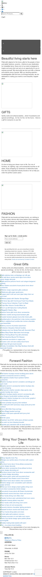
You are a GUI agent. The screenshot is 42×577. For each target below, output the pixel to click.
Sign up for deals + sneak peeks (16, 236)
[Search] (21, 13)
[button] (21, 43)
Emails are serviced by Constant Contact (23, 259)
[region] (21, 39)
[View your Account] (2, 11)
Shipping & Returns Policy (13, 540)
